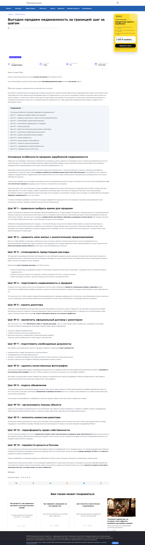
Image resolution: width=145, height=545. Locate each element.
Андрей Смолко (16, 65)
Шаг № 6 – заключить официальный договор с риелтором (30, 129)
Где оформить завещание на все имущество (55, 505)
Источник (11, 472)
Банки (8, 8)
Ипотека (43, 8)
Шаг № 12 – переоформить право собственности (27, 146)
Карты (52, 8)
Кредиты (61, 8)
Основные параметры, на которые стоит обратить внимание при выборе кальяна (119, 521)
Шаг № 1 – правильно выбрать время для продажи (28, 115)
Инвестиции (30, 8)
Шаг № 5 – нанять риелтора (19, 126)
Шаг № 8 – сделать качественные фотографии (26, 135)
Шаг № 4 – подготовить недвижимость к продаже (28, 123)
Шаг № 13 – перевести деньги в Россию (24, 149)
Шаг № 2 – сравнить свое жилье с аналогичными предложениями (33, 118)
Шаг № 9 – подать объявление (20, 138)
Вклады (18, 8)
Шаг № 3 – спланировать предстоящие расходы (27, 121)
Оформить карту (125, 45)
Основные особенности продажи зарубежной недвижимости (32, 112)
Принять (115, 543)
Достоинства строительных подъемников (88, 505)
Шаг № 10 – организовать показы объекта (24, 140)
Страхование (87, 8)
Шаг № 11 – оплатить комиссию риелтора (24, 143)
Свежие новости (73, 8)
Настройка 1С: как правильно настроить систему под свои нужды (22, 505)
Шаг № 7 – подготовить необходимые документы (27, 132)
